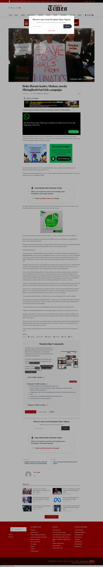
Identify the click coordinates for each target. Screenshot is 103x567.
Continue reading (51, 30)
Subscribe (67, 26)
